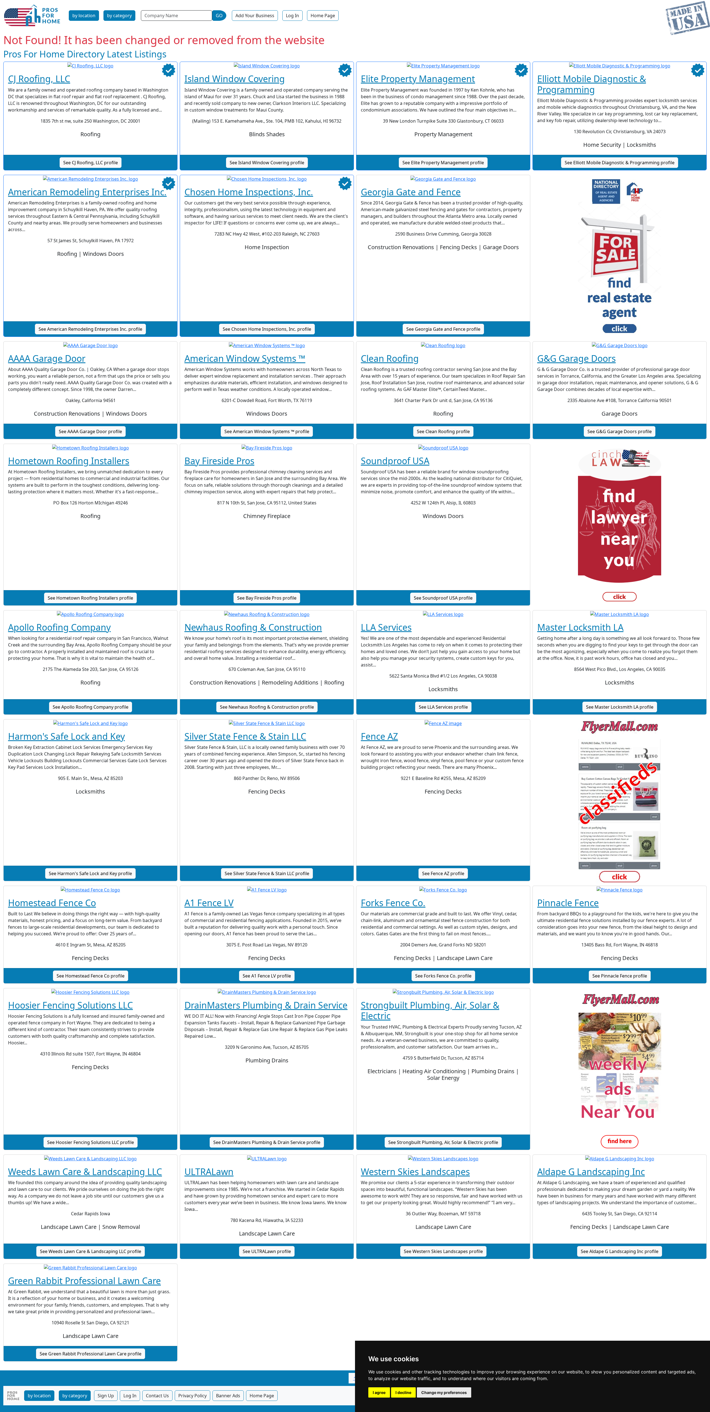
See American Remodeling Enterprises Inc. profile (90, 329)
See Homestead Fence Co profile (91, 976)
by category (119, 15)
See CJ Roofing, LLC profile (90, 163)
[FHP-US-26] (619, 258)
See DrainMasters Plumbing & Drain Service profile (266, 1142)
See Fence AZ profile (443, 873)
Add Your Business (254, 15)
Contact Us (157, 1396)
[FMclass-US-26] (619, 802)
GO (219, 15)
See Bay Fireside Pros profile (266, 598)
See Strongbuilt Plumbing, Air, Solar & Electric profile (443, 1142)
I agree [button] (379, 1392)
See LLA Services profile (443, 707)
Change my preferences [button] (444, 1392)
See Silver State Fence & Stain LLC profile (267, 873)
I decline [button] (403, 1392)
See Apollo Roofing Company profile (90, 707)
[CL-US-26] (619, 527)
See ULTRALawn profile (267, 1251)
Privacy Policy (192, 1396)
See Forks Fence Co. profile (443, 976)
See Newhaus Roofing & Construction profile (267, 707)
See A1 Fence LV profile (267, 976)
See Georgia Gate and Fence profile (443, 329)
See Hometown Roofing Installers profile (90, 598)
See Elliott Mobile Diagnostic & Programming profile (619, 163)
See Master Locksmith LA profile (619, 707)
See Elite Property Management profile (443, 163)
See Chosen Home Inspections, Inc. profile (267, 329)
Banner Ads (228, 1396)
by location (83, 15)
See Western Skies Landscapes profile (443, 1251)
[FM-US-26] (619, 1071)
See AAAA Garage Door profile (90, 431)
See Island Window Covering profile (267, 163)
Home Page (323, 15)
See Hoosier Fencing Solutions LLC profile (90, 1142)
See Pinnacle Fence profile (619, 976)
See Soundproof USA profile (443, 598)
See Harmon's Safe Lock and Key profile (90, 873)
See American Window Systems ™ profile (266, 431)
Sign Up (106, 1396)
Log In (292, 15)
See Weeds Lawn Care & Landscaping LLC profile (90, 1251)
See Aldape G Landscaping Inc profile (619, 1251)
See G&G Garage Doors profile (619, 431)
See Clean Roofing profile (443, 431)
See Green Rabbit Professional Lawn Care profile (90, 1354)
